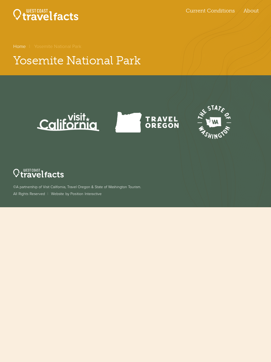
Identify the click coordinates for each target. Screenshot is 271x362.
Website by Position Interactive (76, 194)
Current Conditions (210, 10)
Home (19, 46)
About (251, 10)
